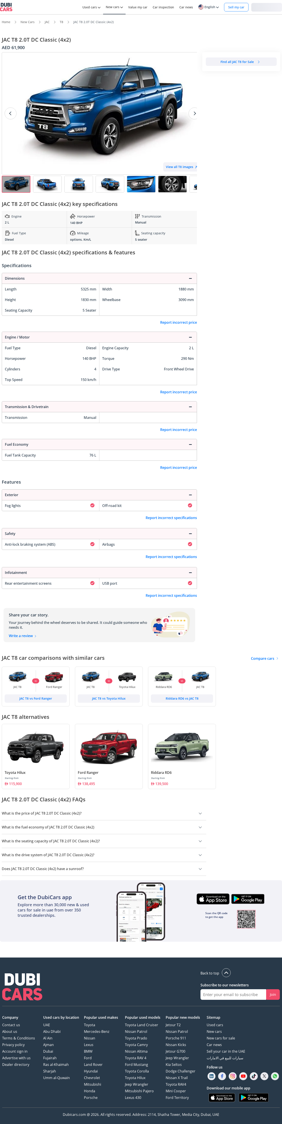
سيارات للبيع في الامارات (225, 1058)
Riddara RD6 (161, 772)
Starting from (11, 778)
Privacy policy (13, 1044)
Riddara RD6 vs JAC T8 (182, 698)
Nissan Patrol (136, 1031)
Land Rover (93, 1064)
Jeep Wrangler (136, 1084)
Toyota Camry (136, 1044)
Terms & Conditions (18, 1038)
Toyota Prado (136, 1038)
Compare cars (262, 658)
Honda (89, 1091)
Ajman (48, 1044)
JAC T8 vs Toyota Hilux (109, 698)
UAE (46, 1024)
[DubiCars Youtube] (243, 1076)
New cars (214, 1031)
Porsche (91, 1097)
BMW (88, 1051)
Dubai (48, 1051)
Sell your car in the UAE (226, 1051)
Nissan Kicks (176, 1044)
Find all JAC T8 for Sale (237, 62)
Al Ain (47, 1038)
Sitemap (213, 1017)
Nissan (89, 1038)
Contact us (11, 1024)
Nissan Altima (136, 1051)
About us (9, 1031)
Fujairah (50, 1058)
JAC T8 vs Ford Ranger (35, 698)
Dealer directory (15, 1064)
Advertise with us (16, 1058)
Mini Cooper (176, 1091)
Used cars (215, 1024)
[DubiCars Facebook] (222, 1076)
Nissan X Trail (177, 1077)
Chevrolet (92, 1077)
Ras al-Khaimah (56, 1064)
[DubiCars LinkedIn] (211, 1076)
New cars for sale (221, 1038)
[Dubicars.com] (22, 987)
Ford (88, 1058)
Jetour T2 (173, 1024)
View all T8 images (179, 167)
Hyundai (91, 1071)
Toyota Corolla (137, 1071)
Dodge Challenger (180, 1071)
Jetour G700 (175, 1051)
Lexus (88, 1044)
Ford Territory (177, 1097)
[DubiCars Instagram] (232, 1076)
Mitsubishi (92, 1084)
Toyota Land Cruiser (141, 1024)
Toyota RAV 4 (135, 1058)
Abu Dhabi (52, 1031)
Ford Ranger (88, 772)
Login (267, 7)
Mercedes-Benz (96, 1031)
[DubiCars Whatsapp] (275, 1076)
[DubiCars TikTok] (254, 1076)
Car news (214, 1044)
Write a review (21, 635)
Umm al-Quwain (56, 1077)
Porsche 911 (176, 1038)
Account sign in (15, 1051)
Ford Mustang (136, 1064)
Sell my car (236, 7)
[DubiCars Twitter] (264, 1076)
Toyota (89, 1024)
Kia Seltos (174, 1064)
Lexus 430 (133, 1097)
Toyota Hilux (15, 772)
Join (273, 994)
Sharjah (49, 1071)
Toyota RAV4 (176, 1084)
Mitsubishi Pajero (139, 1091)
